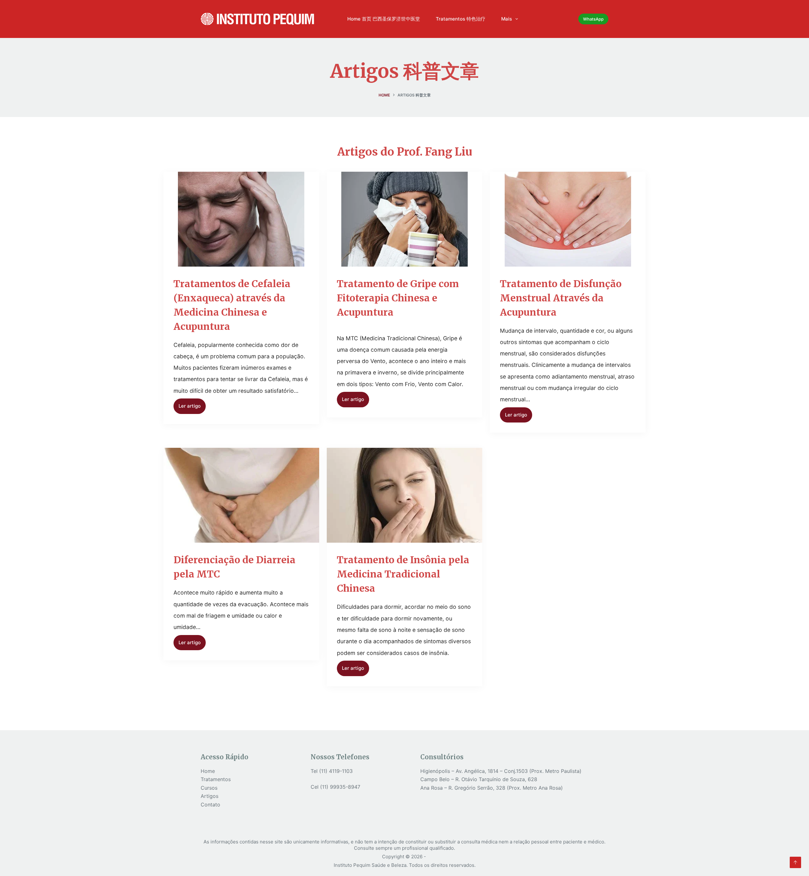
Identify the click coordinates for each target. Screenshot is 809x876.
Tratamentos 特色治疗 (460, 19)
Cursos (209, 788)
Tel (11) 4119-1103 (332, 771)
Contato (210, 804)
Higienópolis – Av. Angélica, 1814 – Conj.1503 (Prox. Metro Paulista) (500, 771)
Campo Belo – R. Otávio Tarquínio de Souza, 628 (478, 779)
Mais (506, 19)
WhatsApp (593, 19)
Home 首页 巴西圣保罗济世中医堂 (383, 19)
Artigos (209, 796)
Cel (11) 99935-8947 (335, 787)
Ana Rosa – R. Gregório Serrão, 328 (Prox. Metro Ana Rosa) (491, 788)
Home (208, 771)
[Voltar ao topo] (795, 862)
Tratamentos (216, 779)
